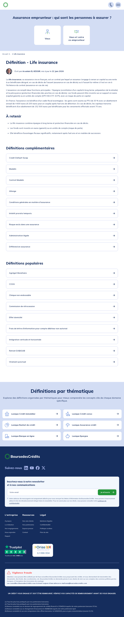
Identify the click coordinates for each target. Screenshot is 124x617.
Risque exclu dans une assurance (24, 224)
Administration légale (19, 235)
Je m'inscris (105, 492)
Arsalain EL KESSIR (31, 71)
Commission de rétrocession (22, 306)
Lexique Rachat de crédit (23, 425)
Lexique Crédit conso (82, 414)
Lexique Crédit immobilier (23, 414)
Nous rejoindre (10, 532)
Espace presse (27, 528)
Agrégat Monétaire (18, 273)
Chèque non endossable (20, 295)
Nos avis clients (28, 521)
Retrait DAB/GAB (17, 350)
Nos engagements (11, 528)
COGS (12, 284)
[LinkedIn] (26, 468)
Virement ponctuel (17, 362)
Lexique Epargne (80, 436)
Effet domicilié (15, 317)
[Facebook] (38, 468)
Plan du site (44, 532)
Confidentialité (45, 525)
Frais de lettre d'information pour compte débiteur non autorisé (38, 328)
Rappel (7, 536)
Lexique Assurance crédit (84, 425)
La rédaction (9, 525)
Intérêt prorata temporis (20, 213)
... (10, 54)
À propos (8, 521)
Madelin (12, 169)
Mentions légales (46, 521)
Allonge (12, 191)
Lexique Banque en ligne (22, 436)
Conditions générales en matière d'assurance (29, 202)
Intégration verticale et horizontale (25, 339)
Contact (25, 532)
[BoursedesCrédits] (22, 456)
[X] (43, 468)
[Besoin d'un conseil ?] (111, 5)
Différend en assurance (19, 246)
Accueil (5, 54)
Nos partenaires (28, 525)
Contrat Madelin (16, 180)
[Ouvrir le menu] (118, 5)
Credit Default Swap (18, 158)
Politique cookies (46, 528)
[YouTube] (32, 468)
